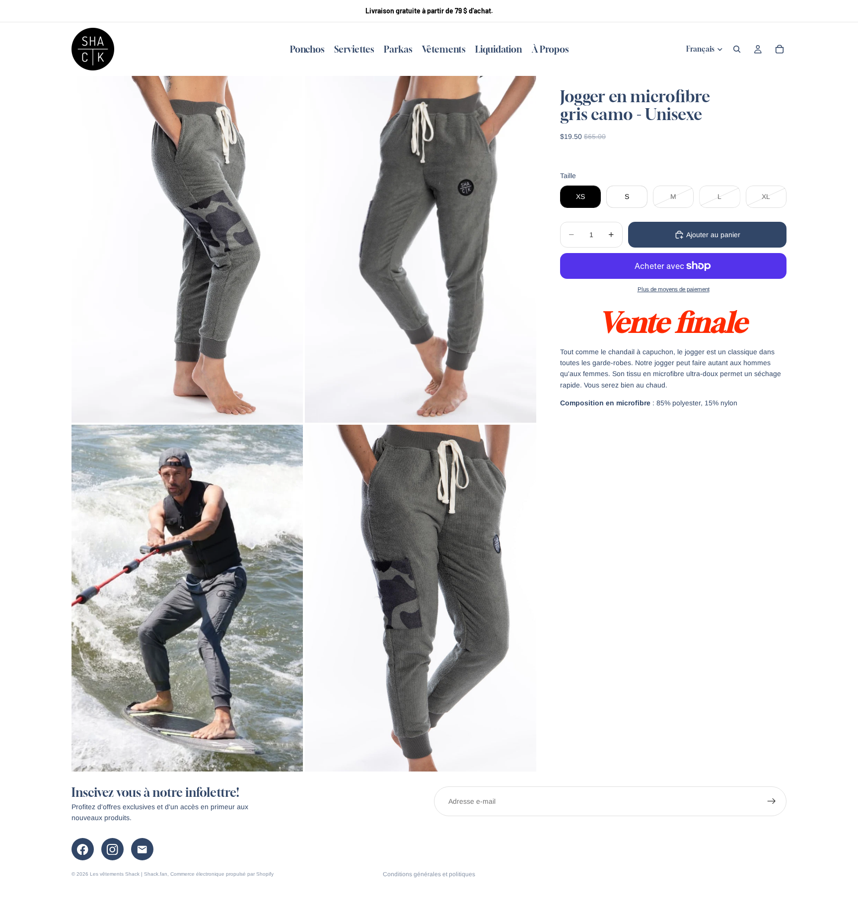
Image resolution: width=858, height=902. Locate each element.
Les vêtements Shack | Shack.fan (128, 874)
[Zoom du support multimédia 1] (187, 249)
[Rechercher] (737, 49)
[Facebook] (83, 849)
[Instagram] (112, 849)
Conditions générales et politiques (429, 874)
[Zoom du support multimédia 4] (420, 598)
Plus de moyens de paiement (674, 289)
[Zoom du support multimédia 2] (420, 249)
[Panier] (779, 49)
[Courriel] (142, 849)
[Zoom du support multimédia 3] (187, 598)
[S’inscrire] (771, 801)
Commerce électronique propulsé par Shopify (222, 874)
